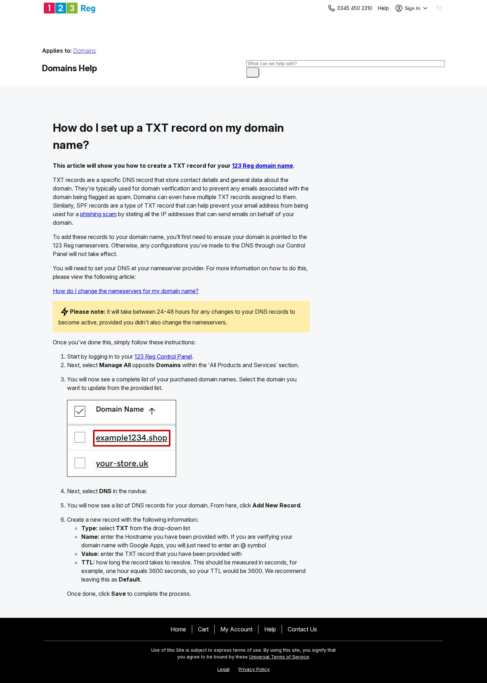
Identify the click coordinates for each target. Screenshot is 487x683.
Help (270, 629)
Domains (84, 50)
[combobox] (345, 63)
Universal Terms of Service (279, 656)
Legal (223, 669)
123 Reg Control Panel (163, 356)
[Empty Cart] (439, 8)
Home (178, 629)
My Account (236, 629)
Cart (203, 629)
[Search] (252, 72)
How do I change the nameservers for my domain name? (126, 290)
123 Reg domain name (262, 165)
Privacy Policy (254, 669)
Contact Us (302, 629)
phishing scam (98, 214)
